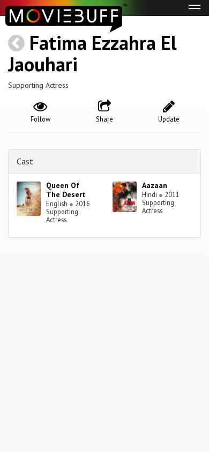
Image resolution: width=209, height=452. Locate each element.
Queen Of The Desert (66, 189)
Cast (25, 161)
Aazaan (154, 185)
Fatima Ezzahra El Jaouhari (92, 53)
